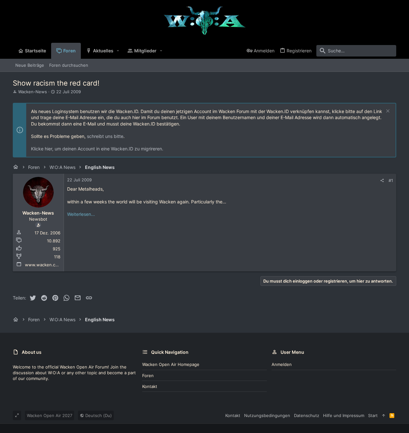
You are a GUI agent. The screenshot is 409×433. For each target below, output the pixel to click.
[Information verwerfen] (387, 111)
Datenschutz (306, 415)
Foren (148, 375)
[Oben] (384, 415)
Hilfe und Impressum (343, 415)
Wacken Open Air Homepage (170, 364)
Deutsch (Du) (98, 415)
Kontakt (149, 386)
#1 (391, 180)
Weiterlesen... (81, 214)
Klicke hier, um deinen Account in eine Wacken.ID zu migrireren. (97, 148)
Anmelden (282, 364)
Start (373, 415)
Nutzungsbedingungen (267, 415)
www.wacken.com (43, 264)
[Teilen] (382, 181)
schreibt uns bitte (105, 136)
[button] (118, 50)
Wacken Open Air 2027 (49, 415)
